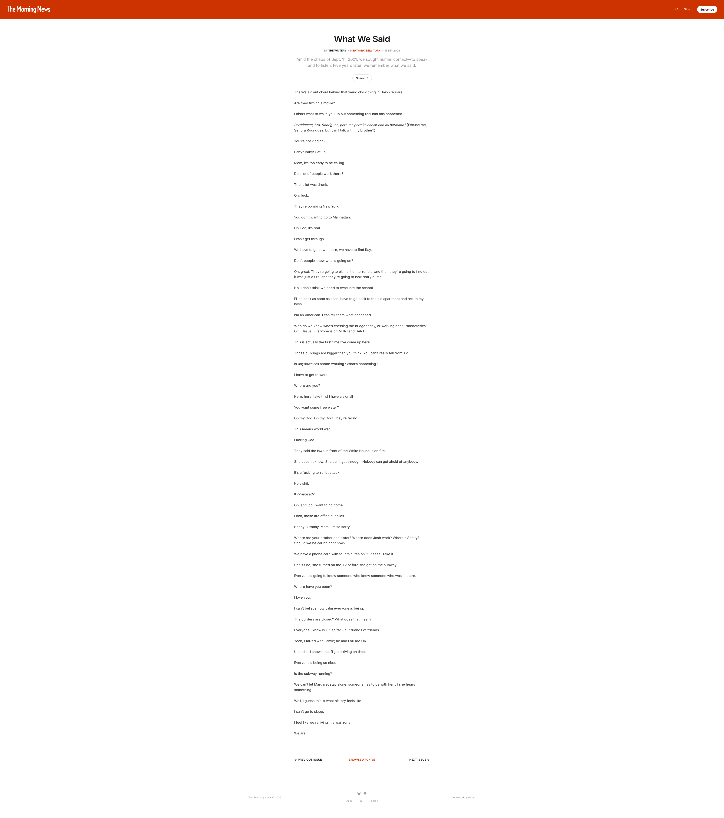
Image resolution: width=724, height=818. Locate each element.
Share (360, 78)
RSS (361, 800)
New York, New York (365, 50)
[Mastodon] (365, 793)
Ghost (471, 797)
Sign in (688, 9)
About (349, 800)
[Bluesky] (358, 793)
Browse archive (362, 759)
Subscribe (707, 9)
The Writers (337, 50)
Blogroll (373, 800)
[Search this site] (677, 9)
